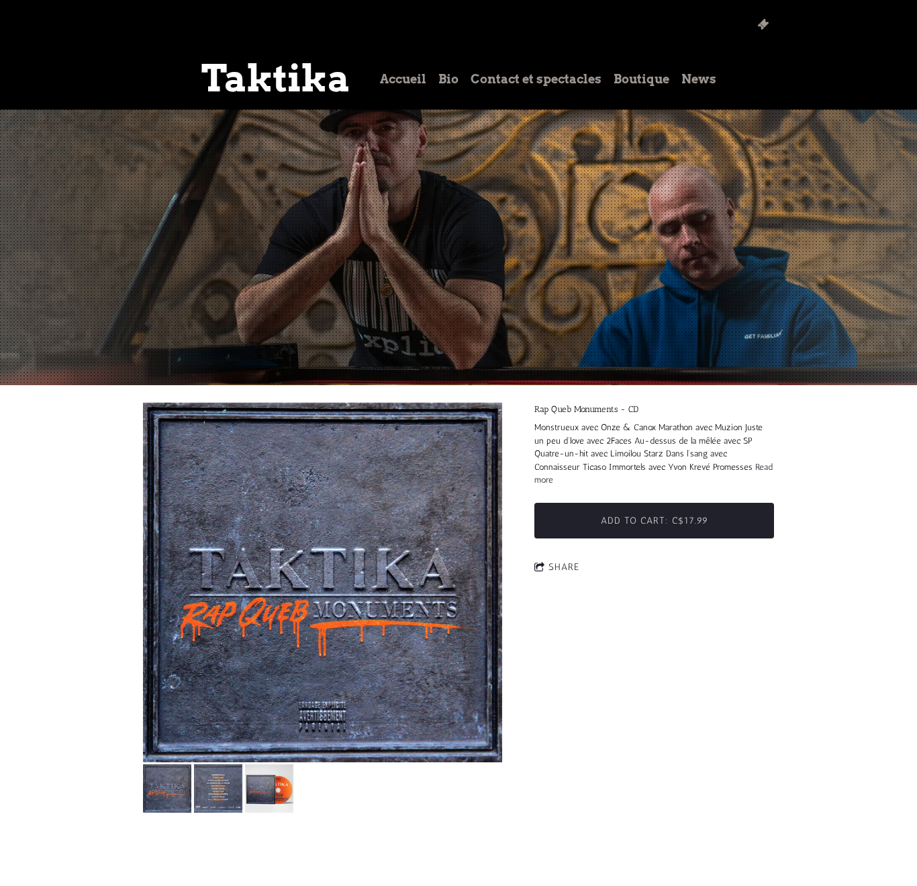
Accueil (403, 79)
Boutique (641, 79)
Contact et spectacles (536, 79)
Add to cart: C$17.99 (654, 520)
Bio (448, 79)
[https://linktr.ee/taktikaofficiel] (763, 24)
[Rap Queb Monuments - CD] (322, 583)
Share (563, 567)
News (698, 79)
